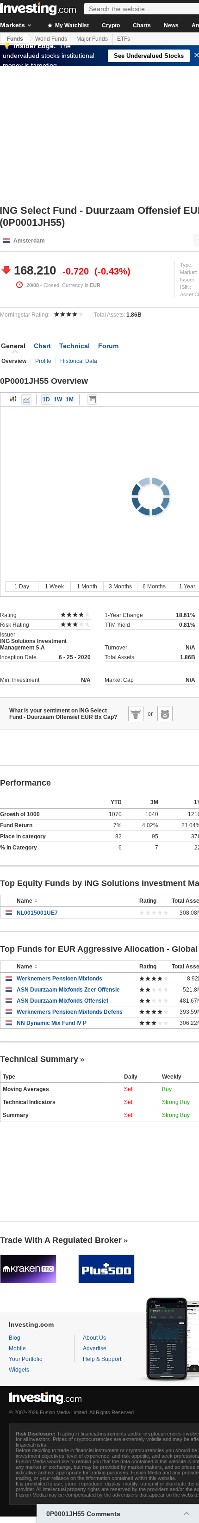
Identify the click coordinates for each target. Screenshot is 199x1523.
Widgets (19, 1370)
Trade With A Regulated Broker (61, 1240)
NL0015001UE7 (37, 913)
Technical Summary (39, 1059)
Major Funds (92, 39)
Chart (42, 346)
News (171, 25)
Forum (108, 346)
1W (58, 399)
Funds (15, 39)
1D (46, 399)
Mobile (17, 1348)
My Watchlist (71, 25)
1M (70, 399)
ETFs (123, 39)
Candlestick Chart (13, 399)
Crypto (111, 25)
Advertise (94, 1348)
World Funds (51, 39)
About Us (94, 1338)
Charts (142, 25)
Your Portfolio (26, 1359)
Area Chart (26, 399)
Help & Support (102, 1359)
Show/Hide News (92, 399)
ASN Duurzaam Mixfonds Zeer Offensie (68, 989)
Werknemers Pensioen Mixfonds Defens (70, 1012)
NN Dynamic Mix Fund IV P (52, 1023)
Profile (43, 361)
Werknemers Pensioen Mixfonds (59, 978)
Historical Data (78, 361)
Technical (74, 346)
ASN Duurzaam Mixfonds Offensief (62, 1001)
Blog (14, 1338)
